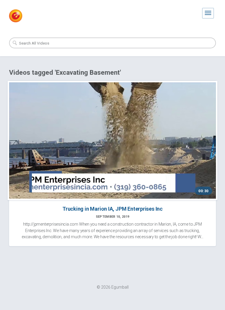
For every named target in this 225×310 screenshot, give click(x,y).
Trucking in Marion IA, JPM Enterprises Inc (112, 209)
